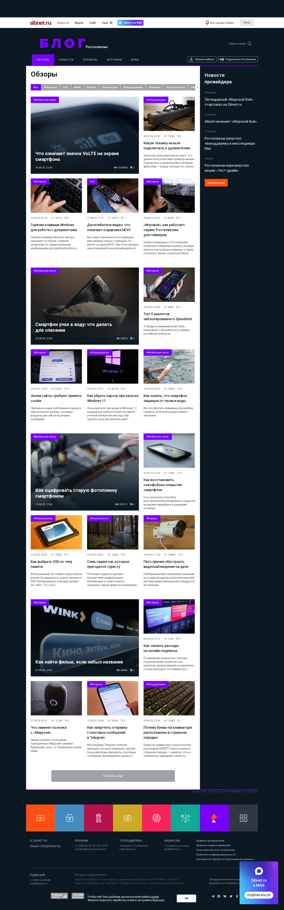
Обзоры (43, 59)
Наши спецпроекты (45, 846)
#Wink (77, 87)
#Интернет (50, 87)
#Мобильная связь (45, 99)
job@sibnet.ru (172, 849)
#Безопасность (175, 87)
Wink (135, 59)
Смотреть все (216, 182)
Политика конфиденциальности (216, 854)
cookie (155, 896)
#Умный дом (109, 87)
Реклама (81, 840)
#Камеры (154, 87)
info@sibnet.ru (38, 883)
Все (36, 87)
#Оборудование (133, 87)
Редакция (37, 875)
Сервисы (90, 59)
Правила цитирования (210, 840)
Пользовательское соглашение (215, 850)
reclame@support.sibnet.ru (91, 849)
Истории (114, 59)
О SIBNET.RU (39, 840)
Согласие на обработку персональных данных (225, 859)
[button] (28, 87)
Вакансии (172, 840)
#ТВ (65, 87)
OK (186, 898)
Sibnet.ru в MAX (133, 22)
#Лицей (91, 87)
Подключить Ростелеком (241, 59)
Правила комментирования (213, 845)
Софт (93, 22)
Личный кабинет (204, 59)
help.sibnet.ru (128, 849)
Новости (63, 22)
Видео (79, 22)
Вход (247, 22)
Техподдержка (131, 840)
